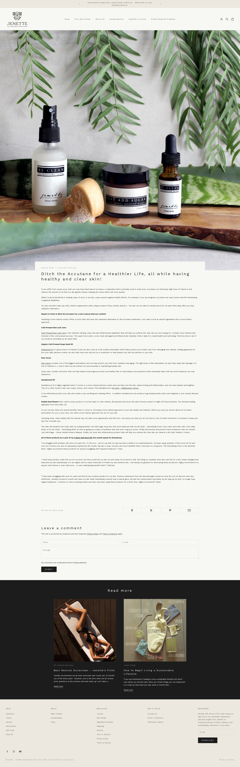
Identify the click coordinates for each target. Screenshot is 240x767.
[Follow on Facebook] (7, 751)
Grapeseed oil (47, 350)
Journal (100, 714)
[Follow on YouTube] (20, 751)
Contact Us (152, 714)
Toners (9, 718)
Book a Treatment (155, 718)
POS (45, 760)
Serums (9, 722)
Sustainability (116, 19)
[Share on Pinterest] (170, 510)
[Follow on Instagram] (13, 751)
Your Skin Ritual (83, 19)
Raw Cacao (46, 363)
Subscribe (208, 740)
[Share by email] (189, 510)
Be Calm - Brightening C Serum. (125, 388)
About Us (100, 19)
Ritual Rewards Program (163, 19)
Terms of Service (110, 534)
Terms (231, 760)
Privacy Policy (92, 534)
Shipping (100, 726)
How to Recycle (103, 734)
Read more (58, 686)
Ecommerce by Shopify (63, 760)
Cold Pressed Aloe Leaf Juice (53, 333)
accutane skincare (67, 268)
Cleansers (10, 714)
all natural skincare (64, 665)
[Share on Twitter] (151, 510)
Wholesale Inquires (155, 722)
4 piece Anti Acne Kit (83, 438)
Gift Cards (10, 730)
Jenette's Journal (137, 19)
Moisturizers (11, 726)
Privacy (223, 760)
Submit (49, 569)
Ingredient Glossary (105, 722)
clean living (129, 665)
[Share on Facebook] (132, 510)
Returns (100, 730)
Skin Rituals (101, 718)
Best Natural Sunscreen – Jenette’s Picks (84, 670)
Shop (67, 19)
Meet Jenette (56, 714)
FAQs (53, 722)
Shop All (9, 734)
